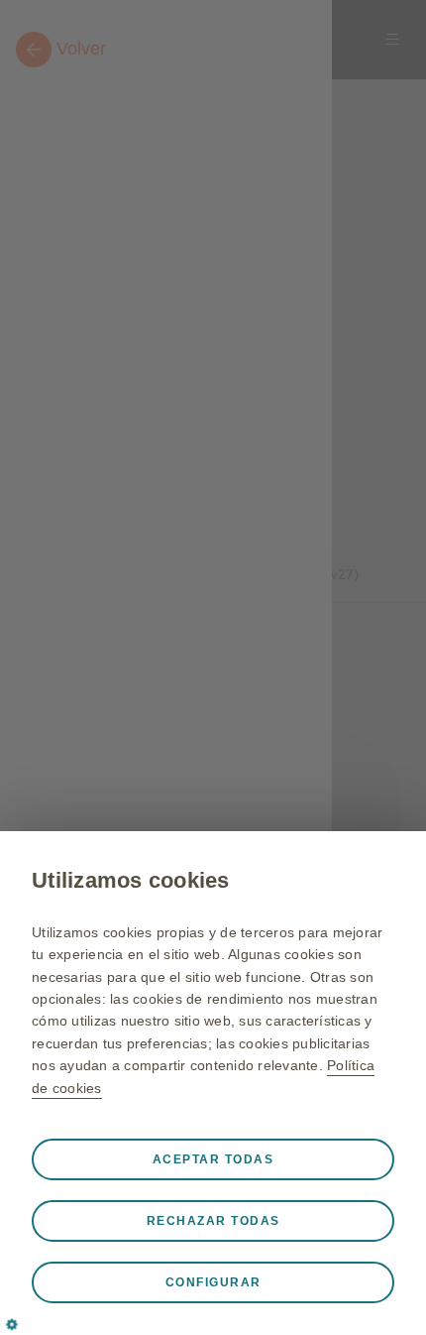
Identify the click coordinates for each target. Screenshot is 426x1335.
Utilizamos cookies (131, 880)
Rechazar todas (213, 1221)
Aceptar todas (213, 1159)
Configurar (213, 1282)
